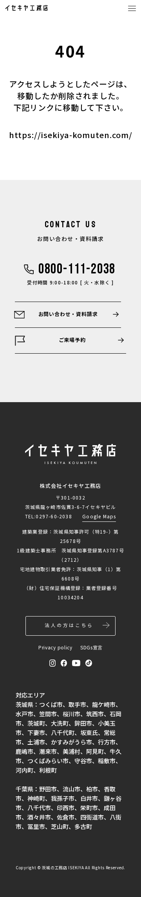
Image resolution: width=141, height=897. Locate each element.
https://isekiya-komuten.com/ (70, 134)
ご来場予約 (72, 339)
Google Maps (99, 516)
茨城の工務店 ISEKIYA (63, 867)
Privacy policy (55, 647)
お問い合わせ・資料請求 (68, 314)
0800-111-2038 (77, 269)
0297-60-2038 (54, 516)
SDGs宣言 (91, 647)
